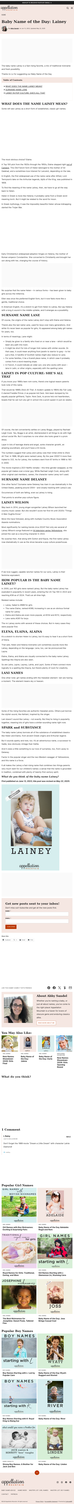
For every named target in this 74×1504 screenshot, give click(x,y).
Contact (5, 1494)
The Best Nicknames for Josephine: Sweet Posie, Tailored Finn (18, 1320)
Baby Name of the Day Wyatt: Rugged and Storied (52, 1374)
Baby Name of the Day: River (52, 1419)
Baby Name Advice (9, 1490)
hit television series (47, 530)
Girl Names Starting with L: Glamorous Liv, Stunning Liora (52, 1274)
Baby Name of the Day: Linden (53, 1464)
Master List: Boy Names (59, 1490)
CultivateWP (69, 1501)
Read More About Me (46, 1023)
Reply (68, 1136)
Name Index (22, 1490)
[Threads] (62, 1482)
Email (8, 918)
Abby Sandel (15, 28)
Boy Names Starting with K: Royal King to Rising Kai (18, 1420)
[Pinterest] (70, 1482)
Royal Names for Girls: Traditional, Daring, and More (18, 1274)
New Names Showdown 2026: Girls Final (8, 1060)
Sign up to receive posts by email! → (37, 2)
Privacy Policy (40, 1501)
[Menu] (72, 8)
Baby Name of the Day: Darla (45, 1057)
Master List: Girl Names (38, 1490)
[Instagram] (58, 1482)
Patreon (14, 1494)
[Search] (68, 8)
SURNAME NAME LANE (16, 89)
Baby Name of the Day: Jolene (27, 1058)
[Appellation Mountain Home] (9, 8)
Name (8, 911)
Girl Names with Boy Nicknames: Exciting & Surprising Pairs (18, 1228)
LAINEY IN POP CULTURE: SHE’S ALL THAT (25, 93)
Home (4, 14)
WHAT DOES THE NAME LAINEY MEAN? (23, 86)
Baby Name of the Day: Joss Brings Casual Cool (52, 1319)
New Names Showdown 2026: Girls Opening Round (62, 1062)
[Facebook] (66, 1482)
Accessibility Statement (51, 1501)
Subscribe (11, 927)
